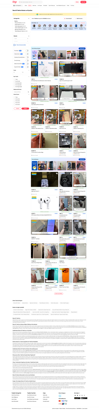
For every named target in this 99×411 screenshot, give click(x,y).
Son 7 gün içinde (18, 84)
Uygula (25, 108)
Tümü (16, 79)
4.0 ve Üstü (17, 102)
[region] (59, 27)
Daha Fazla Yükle (58, 293)
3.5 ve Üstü (17, 100)
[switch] (27, 50)
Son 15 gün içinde (18, 86)
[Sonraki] (85, 27)
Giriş (77, 2)
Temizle (17, 108)
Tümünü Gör (82, 22)
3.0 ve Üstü (17, 99)
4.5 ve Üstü (17, 104)
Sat (84, 2)
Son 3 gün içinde (18, 83)
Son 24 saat (17, 81)
